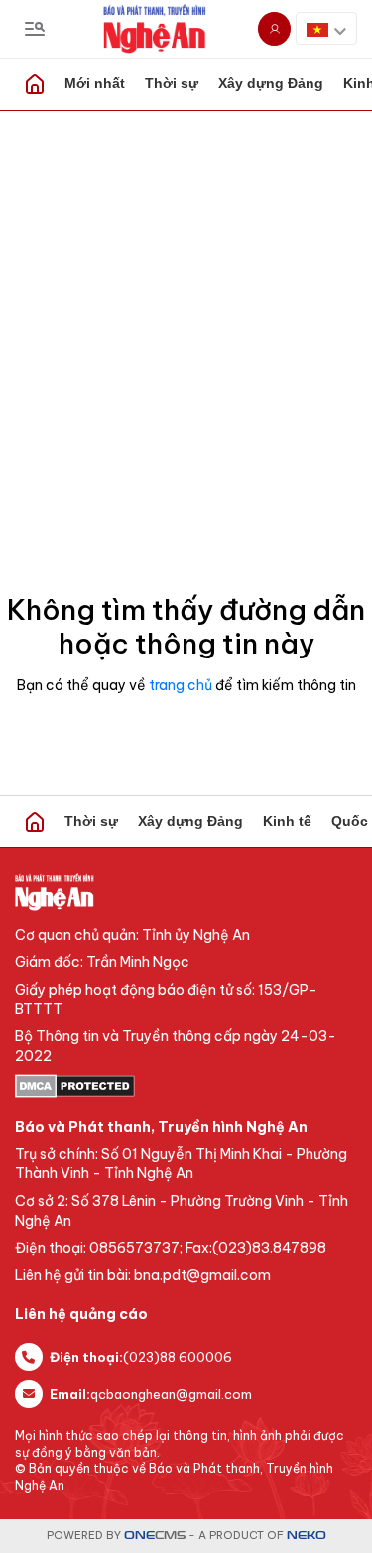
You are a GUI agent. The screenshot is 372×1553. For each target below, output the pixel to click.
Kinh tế (287, 821)
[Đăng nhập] (274, 29)
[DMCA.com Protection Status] (186, 1086)
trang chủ (180, 685)
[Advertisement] (186, 308)
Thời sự (171, 83)
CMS (155, 1535)
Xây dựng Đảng (270, 83)
